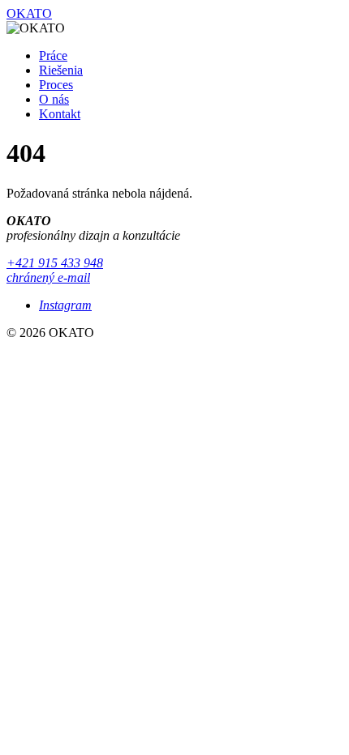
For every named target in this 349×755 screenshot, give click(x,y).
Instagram (65, 305)
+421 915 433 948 (54, 263)
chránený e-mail (48, 277)
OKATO (29, 13)
